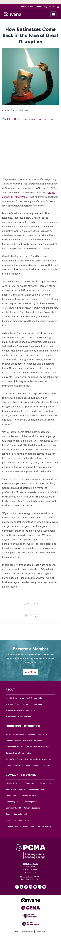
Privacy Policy (27, 932)
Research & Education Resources (35, 747)
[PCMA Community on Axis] (44, 887)
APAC (23, 7)
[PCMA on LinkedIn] (26, 887)
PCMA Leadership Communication (20, 710)
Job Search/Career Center (17, 704)
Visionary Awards (43, 826)
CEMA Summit (12, 795)
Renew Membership (37, 789)
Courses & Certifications (34, 740)
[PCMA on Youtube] (35, 887)
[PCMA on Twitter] (21, 887)
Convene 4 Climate (29, 795)
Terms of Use (41, 932)
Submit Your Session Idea (17, 759)
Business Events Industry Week (19, 820)
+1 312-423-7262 (27, 879)
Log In (50, 7)
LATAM (39, 7)
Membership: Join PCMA (16, 789)
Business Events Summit (16, 814)
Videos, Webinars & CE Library (38, 765)
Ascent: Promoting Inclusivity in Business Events (26, 734)
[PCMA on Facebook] (17, 887)
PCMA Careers (36, 704)
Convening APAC (13, 801)
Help (16, 932)
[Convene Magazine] (12, 14)
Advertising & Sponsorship (30, 698)
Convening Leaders (31, 808)
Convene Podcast (13, 740)
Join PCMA (30, 672)
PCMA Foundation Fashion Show (20, 826)
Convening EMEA (30, 801)
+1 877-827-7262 (26, 877)
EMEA (30, 7)
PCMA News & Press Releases (18, 716)
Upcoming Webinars (14, 765)
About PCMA (11, 698)
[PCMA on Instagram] (30, 887)
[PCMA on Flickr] (40, 887)
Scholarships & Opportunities (18, 753)
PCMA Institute (12, 747)
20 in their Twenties (14, 783)
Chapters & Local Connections (38, 783)
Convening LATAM (13, 808)
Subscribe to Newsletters (41, 759)
